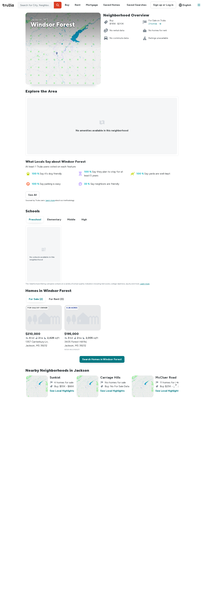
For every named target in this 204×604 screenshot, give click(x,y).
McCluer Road (165, 377)
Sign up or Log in (163, 4)
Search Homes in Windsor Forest (102, 359)
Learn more (50, 200)
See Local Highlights (62, 390)
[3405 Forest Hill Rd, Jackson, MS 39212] (82, 318)
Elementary (54, 219)
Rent (77, 4)
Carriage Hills (110, 377)
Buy (67, 4)
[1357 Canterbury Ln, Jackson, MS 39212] (44, 318)
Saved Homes (111, 4)
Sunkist (55, 377)
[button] (58, 5)
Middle (71, 219)
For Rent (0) (56, 299)
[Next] (175, 385)
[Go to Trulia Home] (10, 5)
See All (33, 194)
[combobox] (40, 5)
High (84, 219)
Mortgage (92, 4)
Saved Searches (136, 4)
